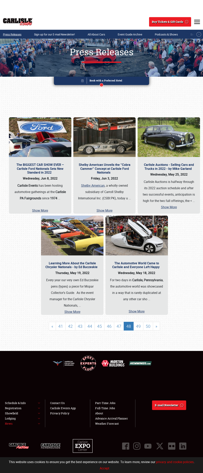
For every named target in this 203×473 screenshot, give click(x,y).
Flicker (171, 446)
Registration (13, 408)
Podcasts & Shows (166, 34)
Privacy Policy (59, 413)
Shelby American (93, 185)
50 (148, 326)
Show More (40, 210)
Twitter (159, 446)
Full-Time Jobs (105, 408)
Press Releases (12, 34)
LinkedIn (182, 446)
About (99, 413)
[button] (101, 81)
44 (89, 326)
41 (60, 326)
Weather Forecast (107, 423)
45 (99, 326)
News (8, 423)
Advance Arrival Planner (111, 418)
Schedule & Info (15, 403)
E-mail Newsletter (166, 405)
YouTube (147, 446)
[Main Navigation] (197, 22)
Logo (18, 22)
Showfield (11, 413)
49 (138, 326)
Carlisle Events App (63, 408)
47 (119, 326)
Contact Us (57, 403)
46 (109, 326)
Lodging (10, 418)
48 (128, 326)
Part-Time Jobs (105, 403)
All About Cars (96, 34)
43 (80, 326)
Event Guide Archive (130, 34)
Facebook (125, 446)
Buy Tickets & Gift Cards (167, 22)
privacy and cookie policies (175, 462)
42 (70, 326)
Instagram (136, 446)
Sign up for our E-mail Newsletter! (54, 34)
